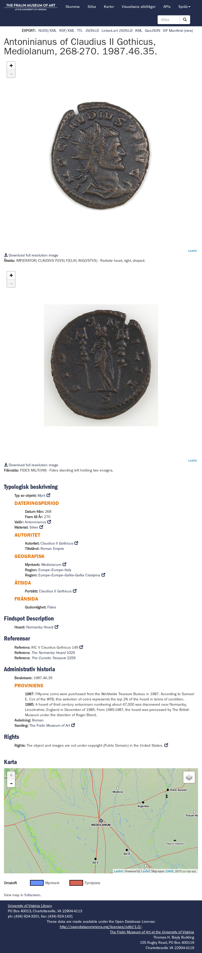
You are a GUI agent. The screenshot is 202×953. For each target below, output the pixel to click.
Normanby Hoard (39, 627)
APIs (166, 6)
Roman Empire (52, 548)
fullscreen (32, 895)
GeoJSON (152, 30)
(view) (188, 30)
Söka (92, 6)
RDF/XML (66, 30)
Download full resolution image (33, 255)
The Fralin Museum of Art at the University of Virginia (152, 932)
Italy (68, 569)
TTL (80, 30)
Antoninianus (35, 522)
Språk (183, 6)
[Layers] (189, 777)
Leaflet (192, 250)
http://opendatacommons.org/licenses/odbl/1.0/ (101, 926)
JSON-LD (92, 30)
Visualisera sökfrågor (138, 6)
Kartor (109, 6)
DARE (170, 871)
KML (138, 30)
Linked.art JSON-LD (117, 30)
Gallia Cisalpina (87, 575)
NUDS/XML (47, 30)
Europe (44, 569)
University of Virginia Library (30, 905)
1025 (53, 652)
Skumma (72, 6)
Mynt (41, 495)
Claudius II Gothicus (57, 543)
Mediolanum (51, 564)
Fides (51, 607)
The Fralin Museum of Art (49, 725)
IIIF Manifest (173, 30)
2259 (53, 657)
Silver (33, 527)
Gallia (69, 575)
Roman (38, 720)
